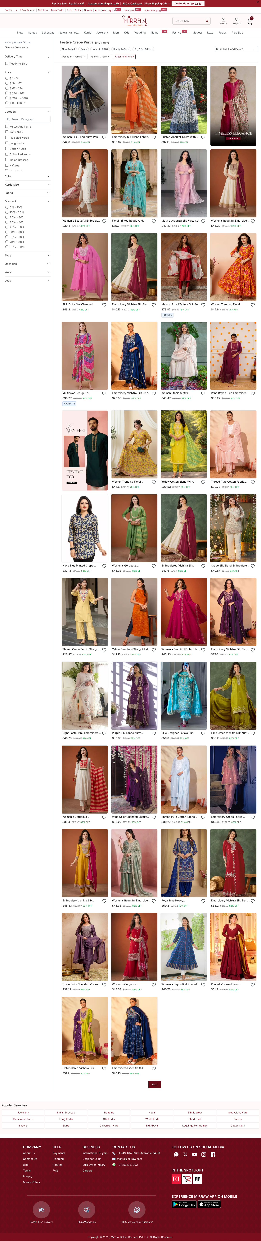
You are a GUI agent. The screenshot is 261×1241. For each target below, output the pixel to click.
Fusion (222, 32)
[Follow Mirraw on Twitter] (185, 1154)
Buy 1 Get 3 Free (143, 49)
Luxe (210, 32)
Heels (152, 1112)
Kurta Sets (16, 132)
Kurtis (87, 32)
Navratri (158, 32)
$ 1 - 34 (15, 78)
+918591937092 (127, 1164)
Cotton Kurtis (18, 148)
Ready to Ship (18, 63)
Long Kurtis (17, 143)
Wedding (140, 32)
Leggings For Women (195, 1125)
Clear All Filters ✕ (124, 56)
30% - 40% (17, 222)
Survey (88, 10)
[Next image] (103, 99)
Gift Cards (132, 10)
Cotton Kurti (238, 1125)
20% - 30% (17, 217)
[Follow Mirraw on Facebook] (213, 1154)
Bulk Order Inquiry (107, 10)
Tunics (238, 1119)
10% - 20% (17, 212)
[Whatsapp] (176, 1154)
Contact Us (11, 10)
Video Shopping (155, 10)
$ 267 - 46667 (19, 98)
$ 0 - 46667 (17, 103)
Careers (87, 1170)
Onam (83, 49)
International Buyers (95, 1153)
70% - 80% (17, 241)
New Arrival (68, 49)
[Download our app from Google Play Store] (184, 1204)
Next (154, 1084)
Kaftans (14, 165)
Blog (26, 1164)
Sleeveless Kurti (237, 1112)
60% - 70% (17, 236)
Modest (197, 32)
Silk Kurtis (109, 1119)
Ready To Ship (121, 49)
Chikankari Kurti (109, 1125)
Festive (179, 32)
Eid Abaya (152, 1125)
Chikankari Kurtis (20, 154)
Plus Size (237, 32)
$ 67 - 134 (16, 88)
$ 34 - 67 (16, 83)
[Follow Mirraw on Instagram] (204, 1154)
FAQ (55, 1170)
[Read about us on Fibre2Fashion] (197, 1179)
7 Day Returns (27, 10)
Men (116, 32)
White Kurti (152, 1119)
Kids (126, 32)
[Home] (134, 20)
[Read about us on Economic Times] (176, 1179)
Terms (27, 1170)
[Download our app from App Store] (209, 1204)
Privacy (27, 1176)
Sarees (32, 32)
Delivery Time (13, 56)
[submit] (207, 21)
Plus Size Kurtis (19, 137)
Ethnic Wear (195, 1112)
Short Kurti (195, 1119)
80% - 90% (17, 246)
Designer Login (92, 1158)
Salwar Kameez (69, 32)
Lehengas (48, 32)
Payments (59, 1153)
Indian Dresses (19, 159)
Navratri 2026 (100, 49)
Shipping (58, 1158)
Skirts (66, 1125)
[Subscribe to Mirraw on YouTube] (194, 1154)
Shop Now (87, 127)
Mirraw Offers (31, 1182)
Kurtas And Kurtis (20, 126)
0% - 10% (16, 207)
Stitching (43, 10)
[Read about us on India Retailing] (187, 1179)
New (20, 32)
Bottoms (109, 1112)
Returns (57, 1164)
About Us (29, 1153)
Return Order (74, 10)
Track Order (57, 10)
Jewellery (102, 32)
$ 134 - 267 (17, 93)
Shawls (23, 1125)
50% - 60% (17, 232)
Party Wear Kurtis (23, 1119)
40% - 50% (17, 227)
